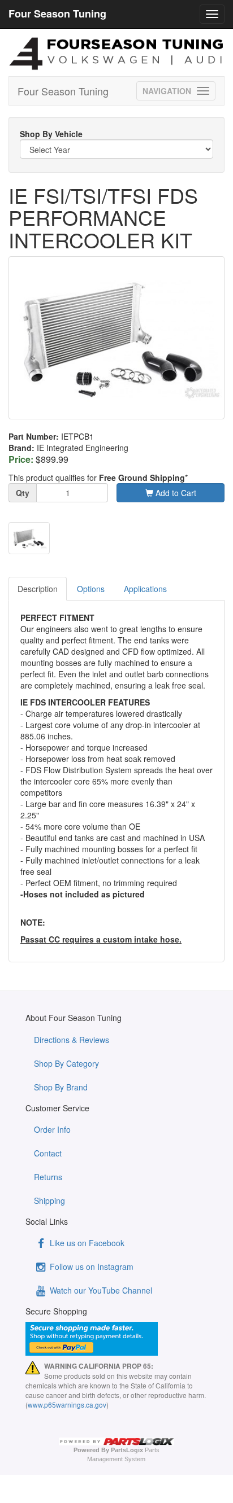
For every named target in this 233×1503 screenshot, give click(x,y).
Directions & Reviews (71, 1039)
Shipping (49, 1200)
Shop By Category (66, 1063)
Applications (145, 588)
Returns (48, 1176)
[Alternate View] (29, 538)
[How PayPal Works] (116, 1339)
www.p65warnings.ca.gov (67, 1404)
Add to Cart (174, 492)
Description (38, 588)
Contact (48, 1153)
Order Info (52, 1129)
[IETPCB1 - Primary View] (116, 337)
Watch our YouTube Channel (100, 1290)
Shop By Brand (61, 1087)
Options (91, 588)
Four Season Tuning (63, 91)
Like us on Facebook (86, 1242)
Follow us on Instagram (90, 1266)
